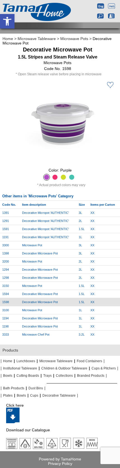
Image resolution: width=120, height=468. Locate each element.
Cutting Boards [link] (27, 376)
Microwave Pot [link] (32, 245)
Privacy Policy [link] (60, 463)
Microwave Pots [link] (74, 38)
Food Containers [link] (89, 361)
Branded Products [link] (90, 376)
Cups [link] (34, 395)
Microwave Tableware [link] (37, 38)
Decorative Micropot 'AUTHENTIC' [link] (45, 212)
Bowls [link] (7, 376)
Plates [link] (8, 395)
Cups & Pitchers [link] (104, 368)
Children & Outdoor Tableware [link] (64, 368)
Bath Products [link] (13, 388)
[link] (7, 21)
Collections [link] (64, 376)
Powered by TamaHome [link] (60, 459)
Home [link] (8, 38)
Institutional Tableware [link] (20, 368)
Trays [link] (47, 376)
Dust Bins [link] (35, 388)
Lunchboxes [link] (25, 361)
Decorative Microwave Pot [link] (40, 253)
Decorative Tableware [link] (59, 395)
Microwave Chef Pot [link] (35, 334)
